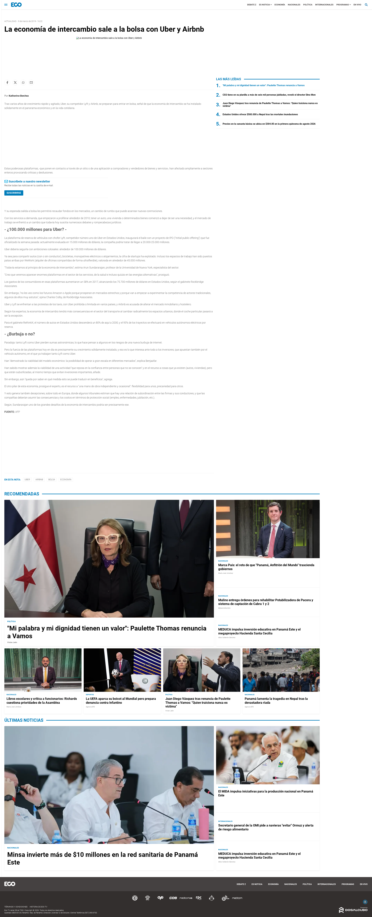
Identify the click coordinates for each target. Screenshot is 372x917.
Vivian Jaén (12, 642)
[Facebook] (7, 82)
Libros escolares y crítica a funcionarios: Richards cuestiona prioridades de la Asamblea (42, 700)
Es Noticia (264, 5)
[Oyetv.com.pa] (160, 900)
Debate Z (251, 5)
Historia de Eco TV (38, 907)
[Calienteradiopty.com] (211, 900)
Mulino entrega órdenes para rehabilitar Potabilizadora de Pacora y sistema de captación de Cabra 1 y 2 (265, 602)
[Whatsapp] (23, 82)
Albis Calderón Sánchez (226, 638)
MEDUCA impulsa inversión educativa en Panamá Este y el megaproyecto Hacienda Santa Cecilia (259, 631)
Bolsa (51, 479)
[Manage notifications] (365, 902)
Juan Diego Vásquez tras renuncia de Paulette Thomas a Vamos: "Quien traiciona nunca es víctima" (197, 702)
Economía (279, 5)
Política (307, 5)
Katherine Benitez (19, 95)
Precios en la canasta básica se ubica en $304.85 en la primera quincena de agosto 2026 (269, 123)
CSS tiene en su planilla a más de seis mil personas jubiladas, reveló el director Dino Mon (269, 94)
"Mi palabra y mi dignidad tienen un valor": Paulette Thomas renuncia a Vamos (264, 85)
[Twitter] (15, 82)
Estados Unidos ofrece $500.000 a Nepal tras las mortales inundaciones (260, 114)
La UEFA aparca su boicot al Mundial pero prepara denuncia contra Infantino (121, 700)
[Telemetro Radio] (224, 900)
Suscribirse (14, 192)
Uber (27, 479)
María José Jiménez (225, 573)
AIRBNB (39, 479)
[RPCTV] (147, 900)
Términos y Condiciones (15, 907)
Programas (342, 5)
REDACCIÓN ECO (224, 608)
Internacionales (324, 5)
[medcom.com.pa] (237, 900)
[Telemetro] (134, 900)
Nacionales (294, 5)
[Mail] (31, 82)
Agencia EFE (90, 707)
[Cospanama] (173, 900)
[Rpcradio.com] (198, 900)
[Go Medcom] (186, 900)
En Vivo (357, 5)
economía (65, 479)
